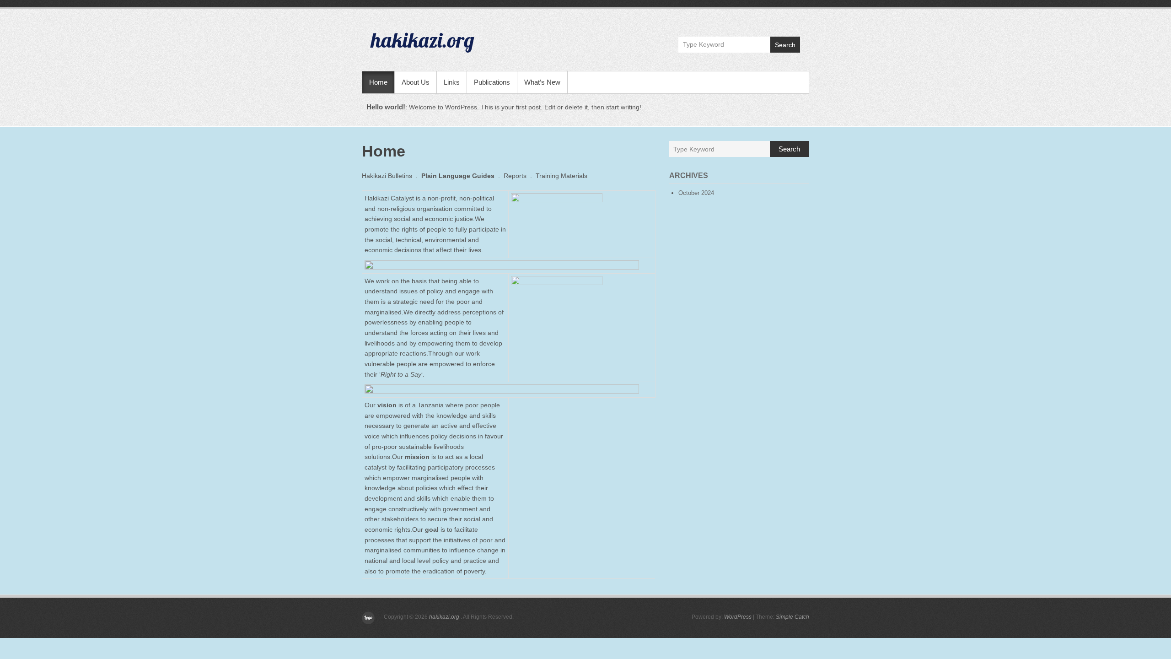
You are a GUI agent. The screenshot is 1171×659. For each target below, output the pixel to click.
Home (378, 82)
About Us (416, 82)
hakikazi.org (422, 40)
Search (785, 45)
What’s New (542, 82)
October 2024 (696, 192)
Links (452, 82)
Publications (492, 82)
